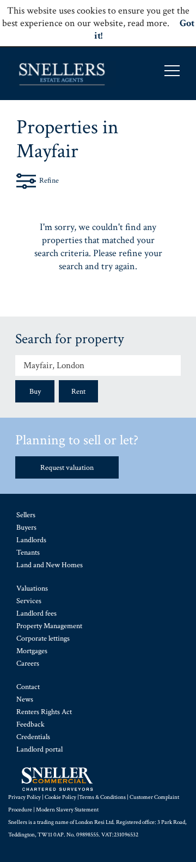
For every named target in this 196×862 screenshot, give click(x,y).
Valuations (32, 588)
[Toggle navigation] (172, 70)
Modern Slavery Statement (67, 810)
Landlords (31, 540)
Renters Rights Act (44, 712)
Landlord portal (39, 749)
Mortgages (31, 651)
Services (28, 601)
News (24, 699)
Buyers (26, 527)
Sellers (25, 515)
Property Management (49, 626)
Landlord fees (36, 613)
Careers (27, 663)
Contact (28, 687)
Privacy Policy (24, 797)
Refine (49, 180)
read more (147, 23)
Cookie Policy (60, 797)
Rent (78, 391)
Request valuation (67, 468)
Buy (35, 391)
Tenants (28, 552)
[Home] (62, 73)
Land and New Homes (49, 565)
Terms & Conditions (102, 797)
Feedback (30, 724)
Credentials (33, 737)
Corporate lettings (43, 638)
